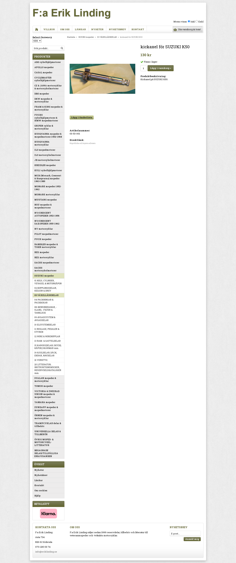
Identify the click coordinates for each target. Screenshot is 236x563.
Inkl (193, 21)
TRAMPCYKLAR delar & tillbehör (47, 425)
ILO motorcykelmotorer (47, 155)
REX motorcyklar (44, 257)
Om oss (64, 29)
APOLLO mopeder (44, 67)
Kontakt (137, 29)
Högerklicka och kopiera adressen (83, 143)
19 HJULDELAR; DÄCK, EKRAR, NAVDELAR (45, 354)
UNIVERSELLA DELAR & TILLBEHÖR (47, 433)
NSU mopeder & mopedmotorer (43, 206)
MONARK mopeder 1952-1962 (47, 188)
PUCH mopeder (42, 239)
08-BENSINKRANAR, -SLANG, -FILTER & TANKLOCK (45, 310)
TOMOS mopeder (43, 386)
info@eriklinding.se (46, 551)
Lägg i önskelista (81, 117)
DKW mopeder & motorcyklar (43, 100)
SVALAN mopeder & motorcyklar (45, 379)
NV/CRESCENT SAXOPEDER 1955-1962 (46, 222)
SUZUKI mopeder (44, 275)
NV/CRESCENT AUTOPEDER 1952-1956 (46, 214)
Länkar (80, 29)
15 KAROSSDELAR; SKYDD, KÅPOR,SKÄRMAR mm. (47, 347)
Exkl (201, 21)
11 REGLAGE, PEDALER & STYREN (46, 330)
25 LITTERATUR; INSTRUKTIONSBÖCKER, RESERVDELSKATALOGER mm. (47, 368)
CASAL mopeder (43, 72)
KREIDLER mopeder (45, 165)
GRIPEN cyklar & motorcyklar (43, 127)
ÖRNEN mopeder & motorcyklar (44, 417)
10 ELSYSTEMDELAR (45, 324)
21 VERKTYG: (41, 360)
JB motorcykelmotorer (47, 160)
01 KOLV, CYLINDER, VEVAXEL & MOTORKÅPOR (48, 282)
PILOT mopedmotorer (46, 234)
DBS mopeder (41, 93)
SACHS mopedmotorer (46, 262)
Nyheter (97, 29)
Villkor (49, 29)
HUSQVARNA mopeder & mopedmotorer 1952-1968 (48, 135)
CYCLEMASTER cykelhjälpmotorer (44, 79)
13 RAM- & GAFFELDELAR (47, 340)
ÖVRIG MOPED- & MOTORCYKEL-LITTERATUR (44, 442)
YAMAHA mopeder (44, 402)
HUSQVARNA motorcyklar (41, 143)
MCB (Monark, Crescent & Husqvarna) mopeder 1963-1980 (47, 178)
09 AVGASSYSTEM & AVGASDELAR (44, 318)
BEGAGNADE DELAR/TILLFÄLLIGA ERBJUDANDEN (46, 453)
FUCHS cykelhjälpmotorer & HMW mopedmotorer (46, 117)
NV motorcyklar (43, 228)
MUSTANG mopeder (45, 199)
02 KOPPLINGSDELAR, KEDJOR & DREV (45, 289)
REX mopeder (41, 252)
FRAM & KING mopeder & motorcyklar (48, 108)
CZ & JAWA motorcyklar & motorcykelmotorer (48, 87)
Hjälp (37, 495)
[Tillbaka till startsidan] (37, 29)
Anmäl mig (192, 539)
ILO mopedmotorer (44, 149)
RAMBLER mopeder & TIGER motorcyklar (46, 246)
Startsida (71, 37)
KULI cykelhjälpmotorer (48, 170)
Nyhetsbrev (117, 29)
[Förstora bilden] (102, 78)
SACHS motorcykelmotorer (45, 269)
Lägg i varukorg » (160, 68)
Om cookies (40, 490)
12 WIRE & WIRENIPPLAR (47, 336)
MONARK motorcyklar (47, 194)
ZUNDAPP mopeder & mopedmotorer (46, 408)
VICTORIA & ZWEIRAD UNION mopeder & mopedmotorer (46, 394)
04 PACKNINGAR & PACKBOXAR (43, 301)
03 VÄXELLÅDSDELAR (46, 295)
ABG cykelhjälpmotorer (47, 62)
